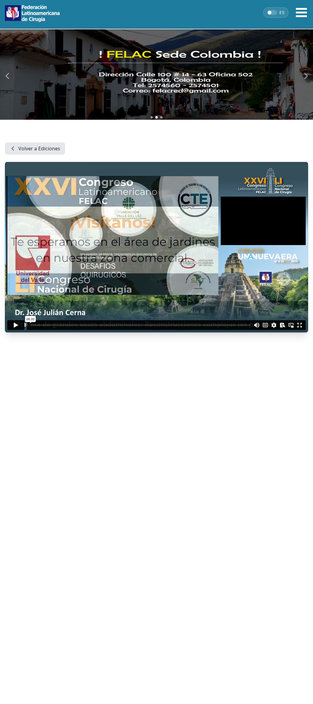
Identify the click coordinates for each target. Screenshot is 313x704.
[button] (151, 117)
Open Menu (301, 12)
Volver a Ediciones (39, 148)
